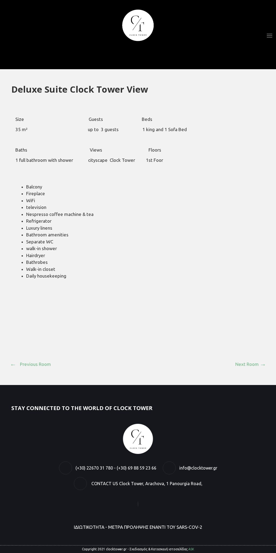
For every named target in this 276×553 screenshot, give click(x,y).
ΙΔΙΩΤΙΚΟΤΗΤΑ (89, 527)
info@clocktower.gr (198, 468)
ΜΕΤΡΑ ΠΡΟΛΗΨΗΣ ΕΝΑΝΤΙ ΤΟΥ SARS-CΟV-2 (155, 527)
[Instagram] (138, 503)
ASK (191, 549)
